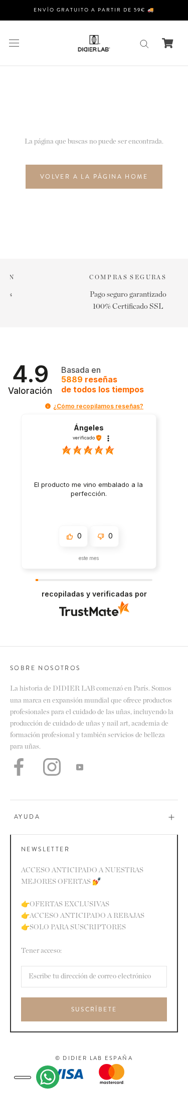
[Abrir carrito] (167, 43)
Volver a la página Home (94, 176)
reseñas (102, 384)
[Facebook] (19, 767)
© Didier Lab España (94, 1058)
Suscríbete (94, 1009)
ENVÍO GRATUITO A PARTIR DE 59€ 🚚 (94, 10)
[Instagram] (52, 767)
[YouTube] (79, 767)
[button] (48, 406)
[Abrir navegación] (14, 43)
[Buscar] (144, 43)
